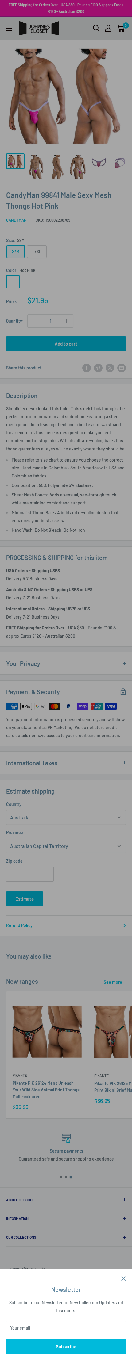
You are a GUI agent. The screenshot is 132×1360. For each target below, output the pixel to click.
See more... (115, 982)
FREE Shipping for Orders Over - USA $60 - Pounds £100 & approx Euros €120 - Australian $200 (66, 8)
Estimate (24, 899)
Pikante (20, 1075)
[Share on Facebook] (86, 367)
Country (13, 804)
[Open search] (96, 28)
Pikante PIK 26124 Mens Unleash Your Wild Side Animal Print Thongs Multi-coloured (46, 1089)
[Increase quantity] (66, 321)
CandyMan (16, 220)
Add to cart (66, 343)
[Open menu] (9, 28)
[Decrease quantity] (34, 321)
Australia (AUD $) (22, 1268)
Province (14, 832)
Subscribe (66, 1346)
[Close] (123, 1278)
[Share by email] (121, 367)
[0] (121, 28)
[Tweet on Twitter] (110, 367)
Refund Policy (19, 925)
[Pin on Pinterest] (98, 367)
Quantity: (15, 320)
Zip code (14, 861)
